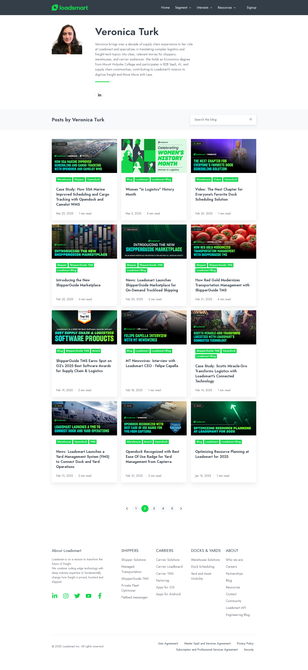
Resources (233, 587)
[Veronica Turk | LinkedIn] (99, 95)
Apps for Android (168, 594)
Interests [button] (202, 7)
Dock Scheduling (202, 566)
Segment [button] (181, 7)
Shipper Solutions (133, 559)
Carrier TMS (165, 573)
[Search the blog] (250, 119)
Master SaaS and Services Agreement (207, 643)
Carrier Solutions (168, 559)
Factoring (162, 580)
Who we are (234, 559)
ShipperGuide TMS (135, 578)
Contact (231, 594)
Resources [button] (225, 7)
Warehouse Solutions (205, 559)
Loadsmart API (236, 607)
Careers (231, 566)
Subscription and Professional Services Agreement (207, 650)
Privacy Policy (245, 643)
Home (165, 7)
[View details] (55, 596)
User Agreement (168, 643)
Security (249, 650)
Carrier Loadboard (169, 566)
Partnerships (234, 573)
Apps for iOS (165, 587)
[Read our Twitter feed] (77, 596)
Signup (251, 7)
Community (233, 601)
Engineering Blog (238, 614)
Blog (229, 580)
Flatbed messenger (134, 597)
